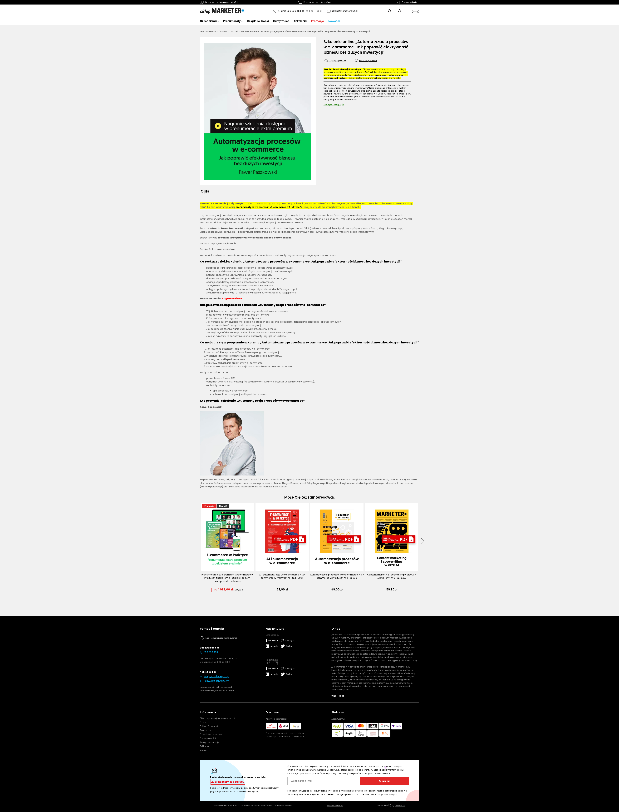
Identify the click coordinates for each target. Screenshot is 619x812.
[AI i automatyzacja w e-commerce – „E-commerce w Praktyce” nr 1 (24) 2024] (282, 537)
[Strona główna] (222, 11)
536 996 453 (211, 652)
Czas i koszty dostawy (211, 734)
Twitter (289, 646)
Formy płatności (208, 738)
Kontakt (203, 750)
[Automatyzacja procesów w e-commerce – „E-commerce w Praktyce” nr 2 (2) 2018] (337, 537)
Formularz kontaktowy (216, 681)
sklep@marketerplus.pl (345, 11)
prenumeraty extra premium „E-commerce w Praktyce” (268, 207)
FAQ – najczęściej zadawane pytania (218, 718)
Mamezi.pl (400, 805)
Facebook (273, 640)
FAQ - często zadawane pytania (221, 638)
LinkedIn (274, 646)
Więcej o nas (337, 695)
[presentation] (422, 541)
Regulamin (205, 730)
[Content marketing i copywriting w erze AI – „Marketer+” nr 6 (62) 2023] (392, 537)
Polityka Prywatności (210, 726)
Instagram (290, 640)
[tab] (206, 191)
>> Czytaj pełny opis (334, 104)
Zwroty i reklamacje (209, 742)
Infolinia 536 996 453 (289, 11)
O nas (203, 722)
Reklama (204, 746)
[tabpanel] (309, 345)
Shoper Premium (335, 805)
